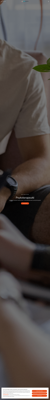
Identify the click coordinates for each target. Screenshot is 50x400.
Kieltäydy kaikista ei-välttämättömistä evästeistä (39, 393)
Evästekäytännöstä (5, 394)
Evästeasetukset (39, 395)
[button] (49, 1)
